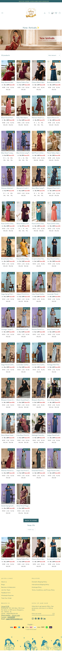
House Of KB (5, 606)
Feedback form (6, 592)
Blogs (3, 584)
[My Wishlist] (56, 13)
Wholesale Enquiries (7, 595)
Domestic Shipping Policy (39, 582)
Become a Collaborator (8, 587)
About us (4, 582)
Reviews (10, 3)
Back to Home (31, 520)
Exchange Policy (37, 587)
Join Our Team (5, 590)
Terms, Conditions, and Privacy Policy (43, 590)
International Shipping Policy (40, 584)
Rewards (4, 3)
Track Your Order (19, 3)
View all (31, 529)
